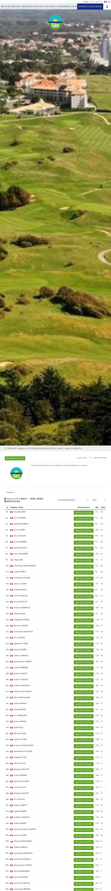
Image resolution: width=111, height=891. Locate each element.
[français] (105, 2)
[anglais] (109, 2)
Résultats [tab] (10, 492)
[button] (16, 6)
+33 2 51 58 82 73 (95, 2)
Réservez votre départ (90, 6)
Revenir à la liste (15, 458)
